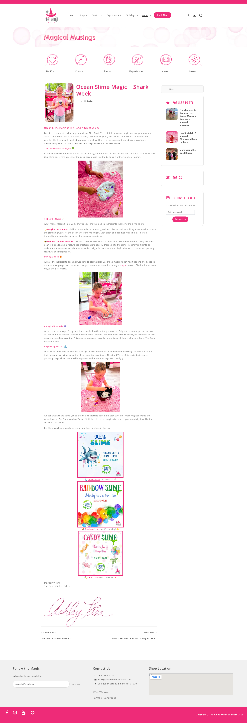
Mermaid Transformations (56, 638)
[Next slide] (203, 63)
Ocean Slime (94, 479)
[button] (83, 15)
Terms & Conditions (104, 698)
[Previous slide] (44, 63)
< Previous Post (49, 632)
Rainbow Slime (92, 529)
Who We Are (101, 692)
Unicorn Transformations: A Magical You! (133, 638)
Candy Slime (93, 577)
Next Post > (150, 632)
